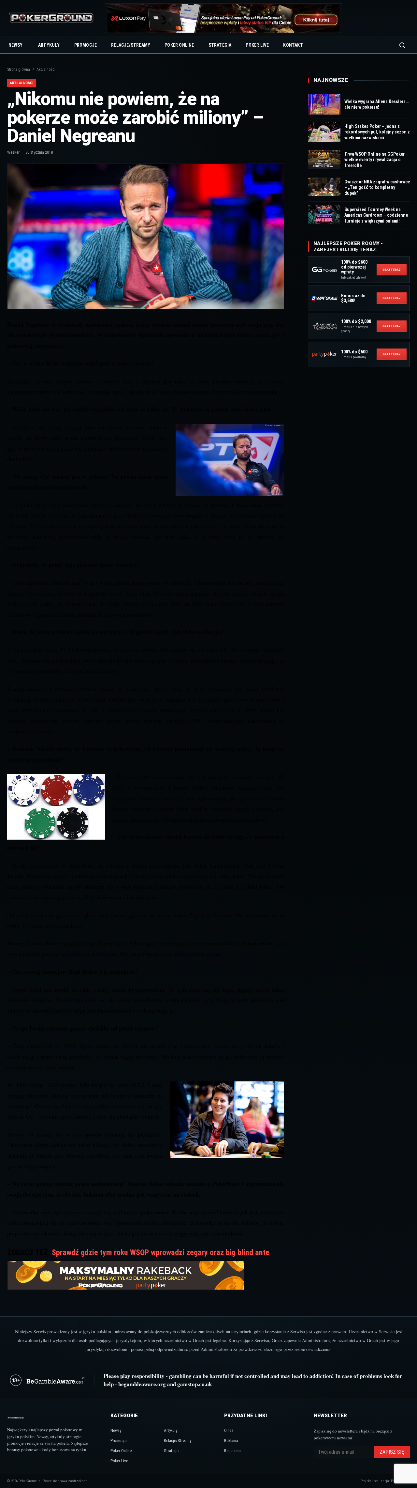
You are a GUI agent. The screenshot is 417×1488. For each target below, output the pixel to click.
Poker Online (179, 45)
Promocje (85, 45)
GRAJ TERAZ (391, 269)
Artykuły (49, 45)
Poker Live (257, 45)
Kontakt (293, 45)
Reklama (231, 1440)
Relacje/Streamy (130, 45)
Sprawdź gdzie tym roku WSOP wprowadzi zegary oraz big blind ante (160, 1252)
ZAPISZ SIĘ (392, 1452)
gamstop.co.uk (194, 1384)
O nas (229, 1430)
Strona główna (18, 69)
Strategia (220, 45)
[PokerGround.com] (51, 18)
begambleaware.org (142, 1384)
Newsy (15, 45)
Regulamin (232, 1450)
